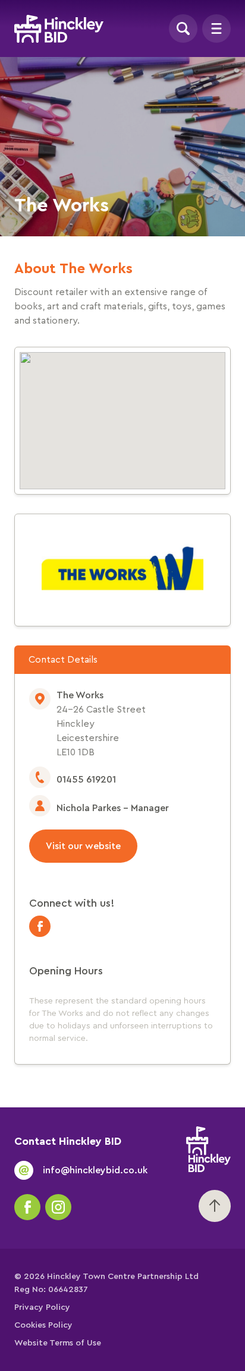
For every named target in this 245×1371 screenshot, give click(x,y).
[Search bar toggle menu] (183, 28)
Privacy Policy (42, 1307)
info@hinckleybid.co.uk (95, 1170)
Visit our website (83, 846)
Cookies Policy (43, 1325)
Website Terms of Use (57, 1343)
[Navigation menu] (216, 28)
